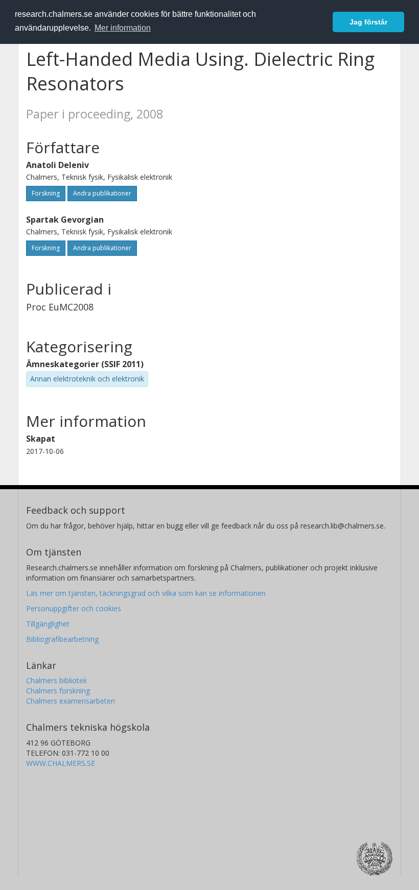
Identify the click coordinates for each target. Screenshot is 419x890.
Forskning (46, 193)
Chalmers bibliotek (56, 680)
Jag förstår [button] (368, 22)
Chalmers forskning (58, 690)
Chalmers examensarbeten (70, 701)
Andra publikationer (102, 193)
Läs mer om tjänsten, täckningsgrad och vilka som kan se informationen (146, 593)
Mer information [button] (123, 27)
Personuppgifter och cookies (73, 608)
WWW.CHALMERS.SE (60, 763)
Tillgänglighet (47, 624)
